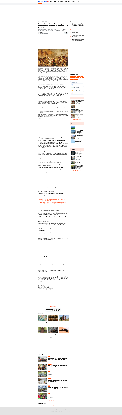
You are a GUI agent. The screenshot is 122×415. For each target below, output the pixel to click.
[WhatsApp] (56, 310)
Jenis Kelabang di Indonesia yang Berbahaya (77, 28)
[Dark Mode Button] (79, 1)
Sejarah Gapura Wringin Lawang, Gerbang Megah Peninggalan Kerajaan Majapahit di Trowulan (63, 323)
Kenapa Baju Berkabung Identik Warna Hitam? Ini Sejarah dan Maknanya (79, 166)
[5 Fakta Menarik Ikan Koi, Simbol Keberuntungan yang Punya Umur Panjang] (73, 153)
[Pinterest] (54, 310)
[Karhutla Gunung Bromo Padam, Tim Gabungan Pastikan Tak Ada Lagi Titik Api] (42, 389)
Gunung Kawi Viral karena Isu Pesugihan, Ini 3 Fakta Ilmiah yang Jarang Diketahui (79, 127)
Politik (61, 1)
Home (51, 1)
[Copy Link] (47, 310)
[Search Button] (81, 1)
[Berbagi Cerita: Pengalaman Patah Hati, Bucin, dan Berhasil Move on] (42, 381)
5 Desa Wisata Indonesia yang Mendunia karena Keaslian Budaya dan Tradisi (79, 136)
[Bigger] (68, 33)
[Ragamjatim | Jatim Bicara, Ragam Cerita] (43, 1)
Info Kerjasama (67, 411)
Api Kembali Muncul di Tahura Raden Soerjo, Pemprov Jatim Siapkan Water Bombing (53, 3)
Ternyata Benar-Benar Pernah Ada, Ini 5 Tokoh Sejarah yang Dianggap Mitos (52, 202)
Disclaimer (62, 411)
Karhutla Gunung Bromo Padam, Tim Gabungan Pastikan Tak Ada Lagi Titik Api (58, 388)
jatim (49, 356)
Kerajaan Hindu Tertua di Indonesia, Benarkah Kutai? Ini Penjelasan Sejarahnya (42, 335)
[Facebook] (49, 310)
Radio (71, 411)
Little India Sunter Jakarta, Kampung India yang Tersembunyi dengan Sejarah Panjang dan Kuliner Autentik (79, 106)
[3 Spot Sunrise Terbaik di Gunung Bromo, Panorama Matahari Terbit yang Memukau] (73, 132)
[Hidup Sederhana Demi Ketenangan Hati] (42, 374)
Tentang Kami (52, 411)
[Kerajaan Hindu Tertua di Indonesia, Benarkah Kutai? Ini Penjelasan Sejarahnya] (42, 330)
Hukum (65, 1)
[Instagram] (56, 409)
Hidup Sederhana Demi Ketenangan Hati (56, 372)
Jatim (69, 1)
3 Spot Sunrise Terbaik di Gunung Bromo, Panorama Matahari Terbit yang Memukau (79, 131)
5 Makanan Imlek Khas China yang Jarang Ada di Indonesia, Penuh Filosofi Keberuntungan (79, 115)
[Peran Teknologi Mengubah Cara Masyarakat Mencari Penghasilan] (42, 367)
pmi (48, 393)
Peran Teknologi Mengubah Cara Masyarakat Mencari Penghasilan (78, 3)
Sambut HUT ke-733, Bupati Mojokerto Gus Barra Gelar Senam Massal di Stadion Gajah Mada (79, 162)
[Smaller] (64, 33)
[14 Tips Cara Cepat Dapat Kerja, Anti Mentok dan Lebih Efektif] (73, 158)
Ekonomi (73, 1)
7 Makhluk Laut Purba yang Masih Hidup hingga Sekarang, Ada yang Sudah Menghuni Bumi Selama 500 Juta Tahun (42, 323)
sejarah (55, 306)
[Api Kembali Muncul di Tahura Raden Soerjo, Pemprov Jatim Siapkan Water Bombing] (42, 359)
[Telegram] (53, 310)
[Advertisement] (61, 13)
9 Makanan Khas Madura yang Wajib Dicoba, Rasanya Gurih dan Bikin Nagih (79, 101)
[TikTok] (61, 409)
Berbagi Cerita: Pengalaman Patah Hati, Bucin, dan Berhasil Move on (58, 381)
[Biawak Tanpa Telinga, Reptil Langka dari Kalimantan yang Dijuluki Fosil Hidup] (53, 330)
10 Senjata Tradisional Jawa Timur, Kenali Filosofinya (77, 32)
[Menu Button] (83, 1)
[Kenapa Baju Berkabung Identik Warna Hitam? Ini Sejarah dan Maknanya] (73, 167)
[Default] (66, 33)
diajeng (49, 378)
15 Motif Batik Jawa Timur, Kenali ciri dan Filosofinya (78, 36)
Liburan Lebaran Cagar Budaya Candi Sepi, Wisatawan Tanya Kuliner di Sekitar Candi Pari (79, 140)
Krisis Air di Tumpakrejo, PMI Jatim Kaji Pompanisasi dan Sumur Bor (56, 395)
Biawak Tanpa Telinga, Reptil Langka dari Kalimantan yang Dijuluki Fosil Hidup (53, 335)
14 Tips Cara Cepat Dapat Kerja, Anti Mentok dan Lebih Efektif (78, 157)
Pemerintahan (56, 1)
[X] (51, 310)
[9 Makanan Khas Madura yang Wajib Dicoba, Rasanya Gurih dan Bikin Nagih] (73, 102)
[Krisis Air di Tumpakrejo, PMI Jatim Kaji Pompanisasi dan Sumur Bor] (42, 396)
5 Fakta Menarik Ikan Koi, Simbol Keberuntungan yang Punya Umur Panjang (78, 152)
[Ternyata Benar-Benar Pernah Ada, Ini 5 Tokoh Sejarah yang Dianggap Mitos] (53, 318)
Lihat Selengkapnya (52, 400)
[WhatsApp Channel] (66, 409)
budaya (51, 306)
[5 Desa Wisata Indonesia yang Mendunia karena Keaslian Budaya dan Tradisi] (73, 137)
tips (48, 371)
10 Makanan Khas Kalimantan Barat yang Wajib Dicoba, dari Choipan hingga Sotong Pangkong (79, 110)
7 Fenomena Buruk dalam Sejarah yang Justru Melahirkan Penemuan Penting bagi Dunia (63, 335)
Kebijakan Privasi (57, 411)
